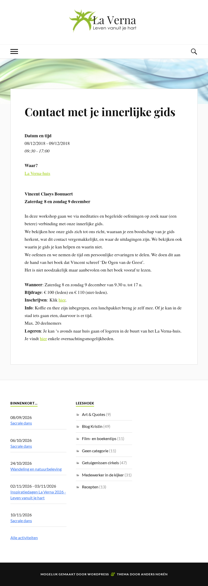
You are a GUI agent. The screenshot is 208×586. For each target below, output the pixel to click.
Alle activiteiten (24, 537)
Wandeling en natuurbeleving (36, 469)
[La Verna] (104, 28)
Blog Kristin (92, 426)
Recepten (90, 486)
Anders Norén (154, 574)
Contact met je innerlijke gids (100, 111)
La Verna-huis (37, 173)
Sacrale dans (21, 422)
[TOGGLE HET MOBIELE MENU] (14, 51)
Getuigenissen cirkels (100, 462)
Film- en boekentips (99, 438)
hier (62, 300)
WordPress (98, 574)
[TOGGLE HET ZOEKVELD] (194, 51)
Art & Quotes (93, 414)
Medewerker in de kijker (103, 474)
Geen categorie (95, 450)
